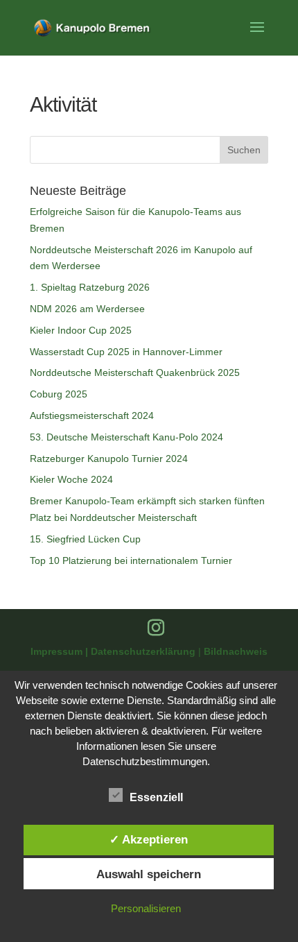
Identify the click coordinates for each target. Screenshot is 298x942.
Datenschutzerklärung (144, 651)
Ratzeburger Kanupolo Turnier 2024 (109, 458)
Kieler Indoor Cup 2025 (81, 330)
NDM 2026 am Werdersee (87, 308)
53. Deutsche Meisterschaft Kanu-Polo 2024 (126, 437)
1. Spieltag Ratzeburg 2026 (90, 287)
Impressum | (60, 651)
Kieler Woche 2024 (71, 479)
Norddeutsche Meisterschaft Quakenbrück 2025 (135, 372)
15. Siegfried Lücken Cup (85, 539)
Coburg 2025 (58, 394)
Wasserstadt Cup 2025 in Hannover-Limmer (126, 351)
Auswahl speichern (148, 874)
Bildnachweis (236, 651)
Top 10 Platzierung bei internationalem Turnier (131, 560)
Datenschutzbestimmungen (144, 761)
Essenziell (156, 797)
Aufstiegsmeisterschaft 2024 (92, 415)
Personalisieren (146, 908)
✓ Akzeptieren (148, 839)
